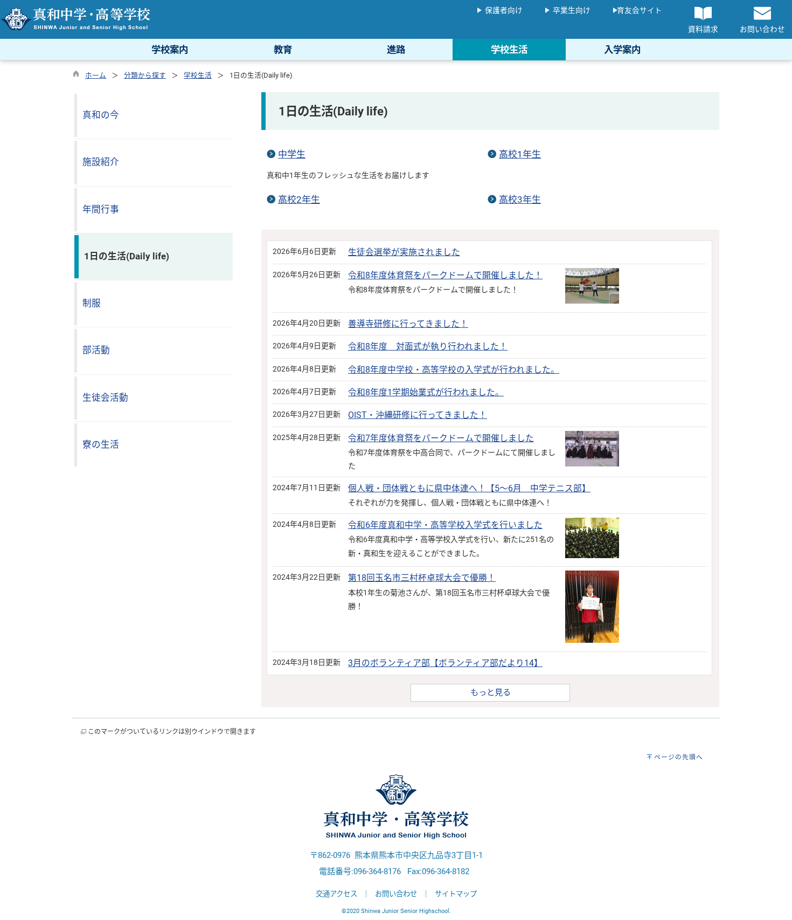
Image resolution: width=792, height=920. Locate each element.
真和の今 (100, 115)
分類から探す (145, 75)
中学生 (291, 154)
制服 (91, 303)
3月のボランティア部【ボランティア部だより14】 (445, 663)
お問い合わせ (396, 894)
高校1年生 (520, 154)
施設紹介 (100, 162)
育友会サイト (639, 10)
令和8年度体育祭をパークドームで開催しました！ (445, 275)
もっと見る (490, 692)
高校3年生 (520, 199)
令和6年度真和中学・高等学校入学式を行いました (445, 525)
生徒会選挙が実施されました (404, 252)
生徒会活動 (105, 398)
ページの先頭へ (678, 757)
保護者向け (504, 10)
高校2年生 (299, 199)
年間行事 (100, 209)
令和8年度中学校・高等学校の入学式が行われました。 (453, 370)
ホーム (95, 75)
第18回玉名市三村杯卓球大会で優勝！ (422, 578)
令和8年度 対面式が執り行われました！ (428, 346)
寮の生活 (100, 445)
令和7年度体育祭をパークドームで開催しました (441, 438)
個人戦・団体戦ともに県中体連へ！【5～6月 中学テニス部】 (469, 488)
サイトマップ (456, 894)
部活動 (96, 350)
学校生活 (198, 75)
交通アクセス (336, 894)
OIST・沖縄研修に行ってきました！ (417, 415)
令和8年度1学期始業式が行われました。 (426, 392)
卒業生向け (571, 10)
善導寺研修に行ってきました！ (408, 324)
